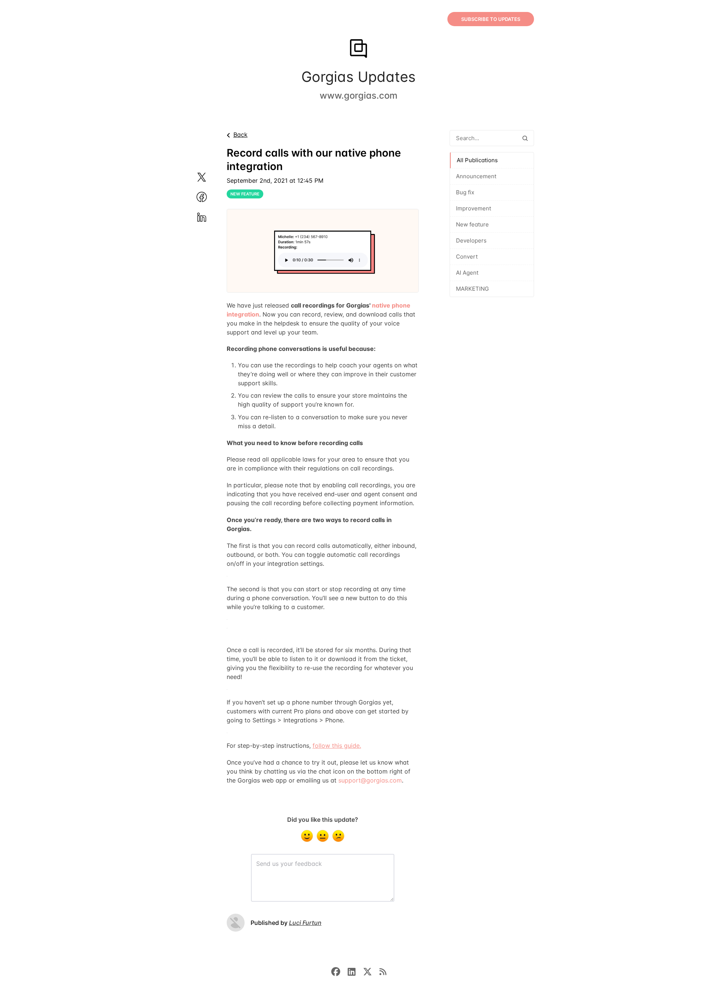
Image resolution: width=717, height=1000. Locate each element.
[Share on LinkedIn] (211, 217)
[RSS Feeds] (382, 971)
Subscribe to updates (490, 19)
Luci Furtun (305, 922)
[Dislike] (338, 836)
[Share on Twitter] (211, 177)
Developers (471, 240)
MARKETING (472, 288)
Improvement (473, 208)
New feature (472, 224)
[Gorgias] (358, 49)
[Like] (307, 836)
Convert (467, 256)
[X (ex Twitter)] (371, 971)
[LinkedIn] (355, 971)
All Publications (477, 160)
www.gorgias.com (358, 95)
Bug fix (465, 192)
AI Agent (467, 272)
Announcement (476, 176)
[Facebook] (339, 971)
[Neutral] (323, 836)
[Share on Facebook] (211, 197)
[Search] (525, 138)
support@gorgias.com (370, 780)
